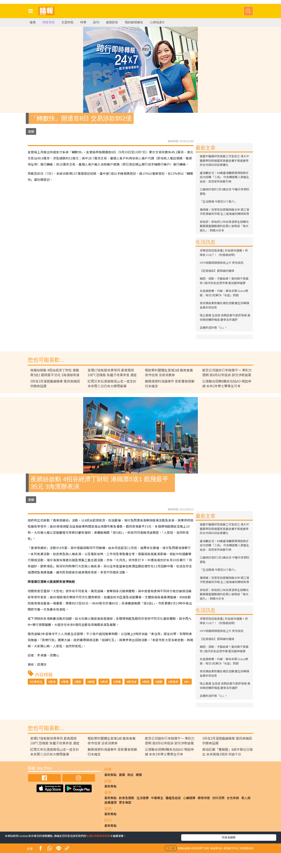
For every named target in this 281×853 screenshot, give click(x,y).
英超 (146, 682)
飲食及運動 (126, 797)
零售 (66, 682)
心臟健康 (189, 797)
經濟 (53, 682)
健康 (33, 22)
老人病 (245, 797)
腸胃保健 (204, 797)
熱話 (130, 774)
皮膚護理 (110, 802)
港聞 (31, 131)
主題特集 (67, 22)
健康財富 (112, 22)
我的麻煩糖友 (134, 22)
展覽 (92, 682)
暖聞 (139, 774)
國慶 (159, 682)
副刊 (96, 22)
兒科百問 (218, 797)
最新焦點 (110, 774)
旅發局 (174, 682)
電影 (79, 682)
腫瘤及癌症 (173, 797)
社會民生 (37, 682)
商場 (105, 682)
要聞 (122, 774)
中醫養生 (157, 797)
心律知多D (157, 22)
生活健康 (142, 797)
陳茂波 (132, 682)
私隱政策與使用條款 (98, 836)
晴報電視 (48, 22)
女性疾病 (233, 797)
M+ (188, 682)
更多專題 (125, 802)
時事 (83, 22)
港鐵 (118, 682)
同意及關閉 (228, 837)
